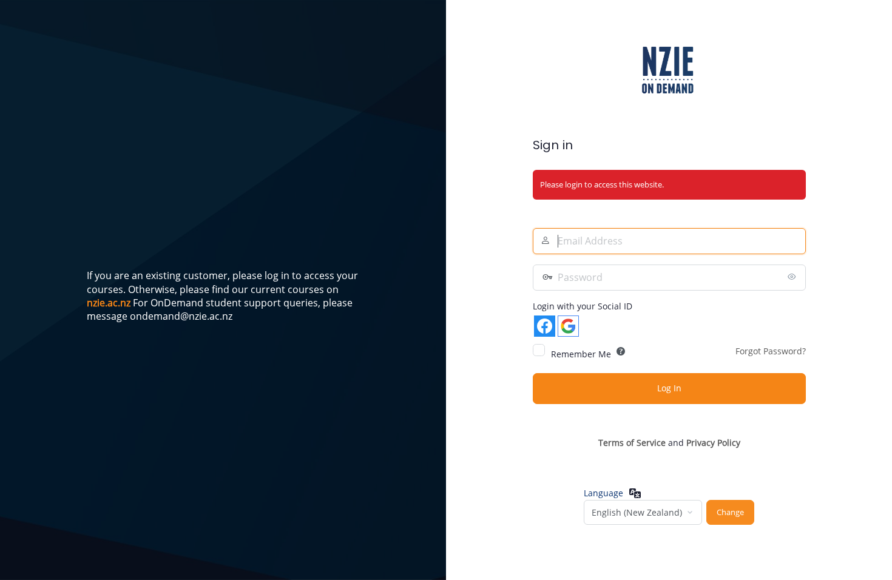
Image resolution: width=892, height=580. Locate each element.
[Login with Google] (568, 326)
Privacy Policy (713, 442)
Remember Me (581, 354)
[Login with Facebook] (544, 326)
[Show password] (794, 277)
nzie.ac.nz (108, 302)
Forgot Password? (770, 351)
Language (603, 493)
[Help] (620, 351)
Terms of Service (632, 442)
